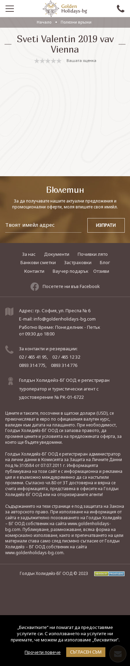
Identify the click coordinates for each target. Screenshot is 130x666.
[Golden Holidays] (65, 8)
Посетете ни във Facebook (71, 286)
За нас (29, 254)
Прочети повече (43, 652)
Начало (44, 22)
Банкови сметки (38, 262)
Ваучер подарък (70, 271)
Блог (105, 262)
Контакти (34, 271)
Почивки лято (93, 254)
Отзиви (101, 271)
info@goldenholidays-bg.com (65, 319)
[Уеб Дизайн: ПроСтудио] (107, 573)
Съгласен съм (86, 652)
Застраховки (78, 262)
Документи (56, 254)
